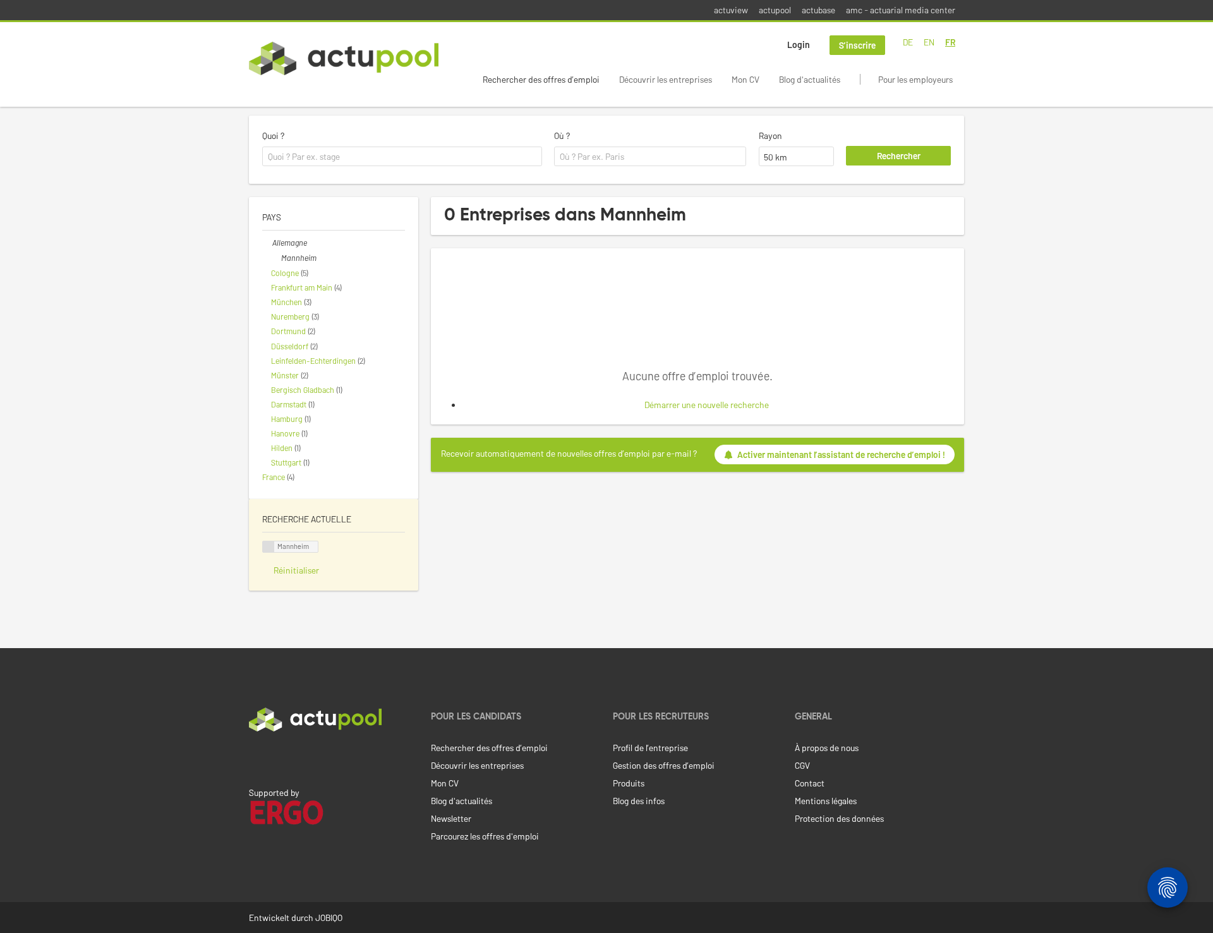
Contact (809, 783)
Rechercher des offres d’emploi (541, 79)
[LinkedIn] (256, 758)
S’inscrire (857, 45)
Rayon (770, 135)
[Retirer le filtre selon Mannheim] (276, 258)
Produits (628, 783)
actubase (818, 9)
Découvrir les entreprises (665, 79)
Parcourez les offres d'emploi (485, 836)
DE (908, 42)
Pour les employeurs (915, 79)
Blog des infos (639, 800)
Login (798, 44)
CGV (802, 765)
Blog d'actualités (809, 79)
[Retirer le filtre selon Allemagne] (267, 243)
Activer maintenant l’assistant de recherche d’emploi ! (841, 454)
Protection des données (839, 818)
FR (950, 42)
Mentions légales (826, 800)
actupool (775, 9)
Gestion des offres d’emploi (664, 765)
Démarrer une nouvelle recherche (706, 404)
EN (929, 42)
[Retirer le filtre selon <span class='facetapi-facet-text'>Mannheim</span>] (268, 546)
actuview (731, 9)
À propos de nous (827, 747)
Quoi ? (273, 135)
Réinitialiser (296, 570)
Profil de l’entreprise (650, 747)
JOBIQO (328, 917)
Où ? (562, 135)
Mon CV (745, 79)
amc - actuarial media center (900, 9)
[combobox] (402, 157)
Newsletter (451, 818)
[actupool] (343, 58)
